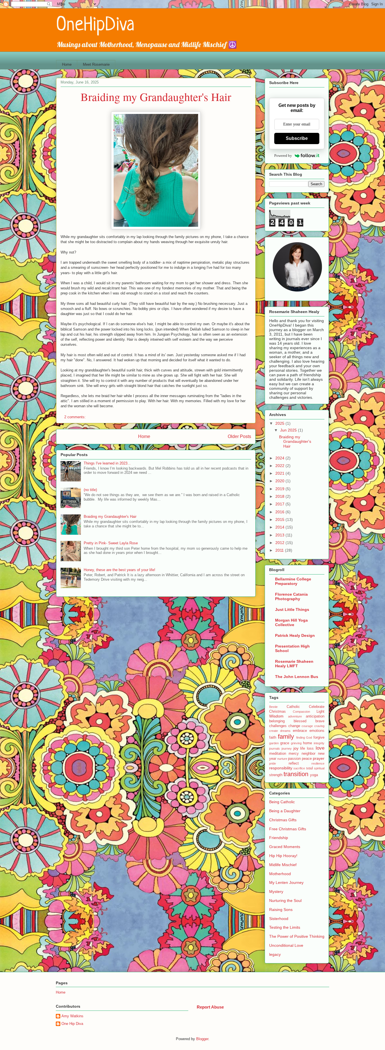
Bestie (273, 706)
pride (272, 763)
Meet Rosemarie (96, 64)
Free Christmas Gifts (287, 829)
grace (284, 743)
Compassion (301, 711)
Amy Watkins (72, 1016)
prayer (318, 758)
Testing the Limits (284, 927)
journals (274, 748)
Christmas (277, 712)
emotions (316, 731)
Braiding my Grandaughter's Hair (156, 96)
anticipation (315, 716)
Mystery (276, 891)
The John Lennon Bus (296, 676)
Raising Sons (281, 909)
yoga (314, 775)
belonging (277, 721)
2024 (280, 458)
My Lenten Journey (286, 882)
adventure (295, 716)
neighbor (308, 754)
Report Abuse (210, 1007)
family (286, 736)
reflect (294, 763)
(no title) (90, 490)
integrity (319, 743)
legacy (275, 954)
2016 (280, 512)
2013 (280, 535)
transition (296, 774)
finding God (304, 737)
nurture (282, 758)
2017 (280, 504)
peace (307, 759)
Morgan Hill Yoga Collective (291, 622)
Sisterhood (278, 918)
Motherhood (280, 873)
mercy (294, 754)
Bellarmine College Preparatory (293, 581)
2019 (280, 489)
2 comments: (75, 417)
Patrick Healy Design (295, 635)
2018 (280, 496)
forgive (318, 737)
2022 (280, 465)
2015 (280, 519)
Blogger (202, 1039)
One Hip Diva (72, 1024)
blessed (300, 721)
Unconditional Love (286, 945)
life (302, 748)
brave (319, 721)
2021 (280, 473)
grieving (296, 743)
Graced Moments (284, 846)
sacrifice (299, 768)
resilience (317, 763)
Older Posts (239, 436)
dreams (285, 730)
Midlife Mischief (283, 864)
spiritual (319, 768)
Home (67, 64)
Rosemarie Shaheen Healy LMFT (294, 663)
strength (275, 775)
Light (320, 712)
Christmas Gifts (283, 820)
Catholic (293, 707)
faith (272, 737)
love (320, 748)
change (294, 726)
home (307, 743)
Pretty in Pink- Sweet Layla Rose (111, 543)
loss (310, 748)
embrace (300, 731)
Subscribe (297, 138)
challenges (278, 726)
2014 (280, 527)
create (273, 730)
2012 (280, 542)
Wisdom (276, 716)
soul (309, 768)
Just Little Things (292, 609)
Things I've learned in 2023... (107, 463)
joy (295, 748)
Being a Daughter (284, 811)
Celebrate (316, 707)
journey (287, 748)
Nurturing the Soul (285, 900)
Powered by (283, 155)
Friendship (278, 837)
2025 (280, 423)
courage (307, 726)
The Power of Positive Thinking (296, 936)
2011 (280, 550)
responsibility (280, 768)
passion (294, 759)
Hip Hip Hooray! (283, 855)
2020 (280, 481)
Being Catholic (282, 802)
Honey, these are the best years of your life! (119, 570)
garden (274, 743)
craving (319, 726)
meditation (277, 754)
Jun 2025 (289, 430)
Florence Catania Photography (291, 596)
